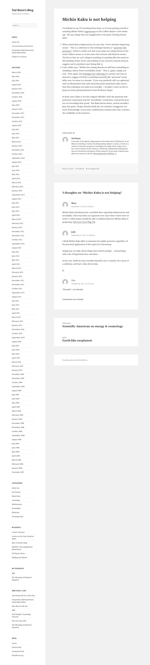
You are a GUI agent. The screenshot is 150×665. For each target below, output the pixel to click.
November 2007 (18, 472)
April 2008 (16, 456)
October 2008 (17, 431)
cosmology (16, 500)
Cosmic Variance (18, 532)
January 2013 (17, 227)
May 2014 (15, 174)
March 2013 (16, 219)
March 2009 (16, 411)
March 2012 (16, 268)
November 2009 (18, 378)
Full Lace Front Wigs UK (84, 222)
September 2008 (18, 435)
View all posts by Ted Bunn (103, 153)
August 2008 (16, 439)
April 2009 (16, 407)
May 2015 (15, 138)
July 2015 (15, 129)
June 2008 (15, 448)
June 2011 (15, 305)
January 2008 (17, 468)
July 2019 (15, 80)
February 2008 (17, 464)
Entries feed (16, 647)
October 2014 (17, 154)
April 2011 (16, 313)
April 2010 (16, 358)
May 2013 (15, 211)
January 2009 (17, 419)
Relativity (15, 512)
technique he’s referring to (94, 74)
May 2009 (15, 403)
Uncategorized (17, 516)
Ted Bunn (80, 169)
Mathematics (17, 504)
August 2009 (16, 390)
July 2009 (15, 395)
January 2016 (17, 109)
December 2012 (18, 231)
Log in (14, 643)
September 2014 (18, 158)
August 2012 (16, 248)
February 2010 (17, 366)
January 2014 (17, 191)
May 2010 (15, 354)
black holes (16, 496)
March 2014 (16, 182)
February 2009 (17, 415)
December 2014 (18, 150)
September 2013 (18, 195)
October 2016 (17, 97)
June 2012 (15, 256)
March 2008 (16, 460)
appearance (90, 31)
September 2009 (18, 386)
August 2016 (16, 101)
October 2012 (17, 240)
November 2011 (18, 284)
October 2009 (17, 382)
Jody (73, 232)
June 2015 (15, 133)
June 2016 (15, 105)
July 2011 (15, 301)
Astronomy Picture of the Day (23, 595)
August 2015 (16, 125)
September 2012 (18, 244)
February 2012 (17, 272)
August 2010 (16, 342)
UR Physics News (18, 553)
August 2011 (16, 297)
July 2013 (15, 203)
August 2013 (16, 199)
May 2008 (15, 452)
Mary (73, 203)
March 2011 (16, 317)
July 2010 (15, 346)
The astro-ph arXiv (19, 621)
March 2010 (16, 362)
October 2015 (17, 121)
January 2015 (17, 146)
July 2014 (15, 166)
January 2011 (17, 325)
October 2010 (17, 333)
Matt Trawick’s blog (19, 543)
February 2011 (17, 321)
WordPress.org (17, 655)
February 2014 (17, 186)
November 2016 (18, 93)
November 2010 (18, 329)
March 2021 (16, 72)
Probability (16, 508)
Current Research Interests (22, 46)
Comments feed (18, 651)
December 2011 (18, 280)
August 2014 (16, 162)
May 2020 (15, 76)
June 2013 (15, 207)
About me (15, 42)
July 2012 (15, 252)
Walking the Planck (19, 557)
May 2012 (15, 260)
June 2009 (15, 399)
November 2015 (18, 117)
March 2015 (16, 142)
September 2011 (18, 293)
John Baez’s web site (19, 606)
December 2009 (18, 374)
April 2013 (16, 215)
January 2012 (17, 276)
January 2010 (17, 370)
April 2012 (16, 264)
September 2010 (18, 337)
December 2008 (18, 423)
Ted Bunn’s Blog (22, 10)
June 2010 (15, 350)
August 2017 (16, 85)
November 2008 (18, 427)
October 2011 (17, 288)
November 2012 (18, 235)
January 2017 (17, 89)
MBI (13, 573)
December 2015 (18, 113)
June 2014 (15, 170)
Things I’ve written (19, 57)
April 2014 (16, 178)
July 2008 (15, 443)
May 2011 (15, 309)
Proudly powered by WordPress (74, 360)
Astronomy (16, 492)
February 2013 (17, 223)
